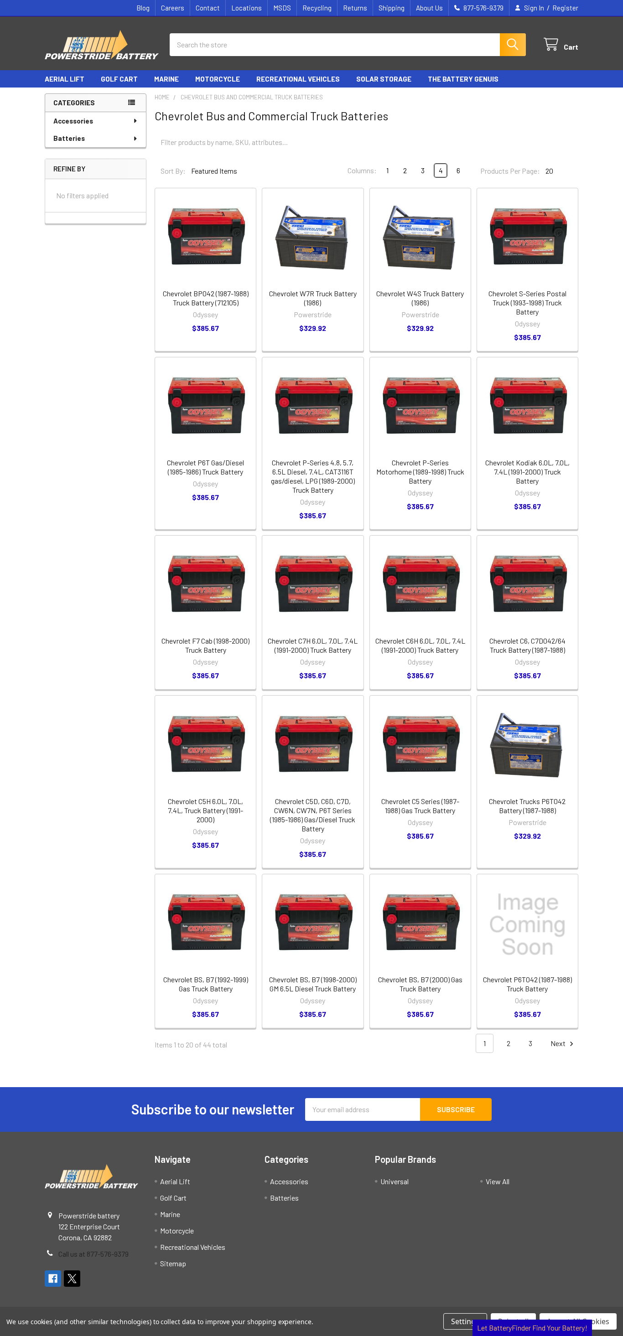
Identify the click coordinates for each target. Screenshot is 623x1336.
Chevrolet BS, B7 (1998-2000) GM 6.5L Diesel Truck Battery (313, 984)
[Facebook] (53, 1278)
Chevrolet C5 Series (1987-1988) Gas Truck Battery (420, 806)
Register (565, 8)
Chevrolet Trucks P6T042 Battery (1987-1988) (527, 806)
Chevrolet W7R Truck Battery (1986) (313, 298)
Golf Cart (119, 79)
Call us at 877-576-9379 (93, 1253)
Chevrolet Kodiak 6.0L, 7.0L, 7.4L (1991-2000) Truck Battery (527, 471)
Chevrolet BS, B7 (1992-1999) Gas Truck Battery (205, 984)
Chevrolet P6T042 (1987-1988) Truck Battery (527, 984)
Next (558, 1043)
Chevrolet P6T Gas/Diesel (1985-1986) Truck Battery (205, 467)
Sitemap (173, 1263)
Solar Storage (383, 79)
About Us (429, 8)
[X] (72, 1278)
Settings (465, 1321)
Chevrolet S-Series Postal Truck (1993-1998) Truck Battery (527, 302)
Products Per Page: (510, 170)
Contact (208, 8)
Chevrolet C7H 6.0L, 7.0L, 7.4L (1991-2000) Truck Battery (313, 645)
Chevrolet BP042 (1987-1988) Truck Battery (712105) (206, 298)
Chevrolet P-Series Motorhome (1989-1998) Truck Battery (420, 471)
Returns (355, 8)
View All (497, 1181)
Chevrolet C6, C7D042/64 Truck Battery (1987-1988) (527, 645)
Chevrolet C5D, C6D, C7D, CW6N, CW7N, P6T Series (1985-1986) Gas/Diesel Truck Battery (312, 815)
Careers (172, 8)
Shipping (392, 8)
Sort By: (173, 170)
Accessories (73, 121)
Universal (394, 1181)
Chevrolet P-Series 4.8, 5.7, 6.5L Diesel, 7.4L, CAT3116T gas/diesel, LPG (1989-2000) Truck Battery (313, 476)
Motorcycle (217, 79)
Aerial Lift (64, 79)
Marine (166, 79)
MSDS (282, 8)
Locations (246, 8)
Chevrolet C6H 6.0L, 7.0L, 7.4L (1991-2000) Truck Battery (420, 645)
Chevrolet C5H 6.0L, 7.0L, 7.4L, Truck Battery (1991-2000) (205, 810)
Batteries (69, 138)
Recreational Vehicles (298, 79)
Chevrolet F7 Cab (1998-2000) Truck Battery (205, 645)
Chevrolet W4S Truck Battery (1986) (420, 298)
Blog (143, 8)
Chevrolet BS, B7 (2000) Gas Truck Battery (420, 984)
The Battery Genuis (463, 79)
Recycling (317, 8)
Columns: (362, 170)
